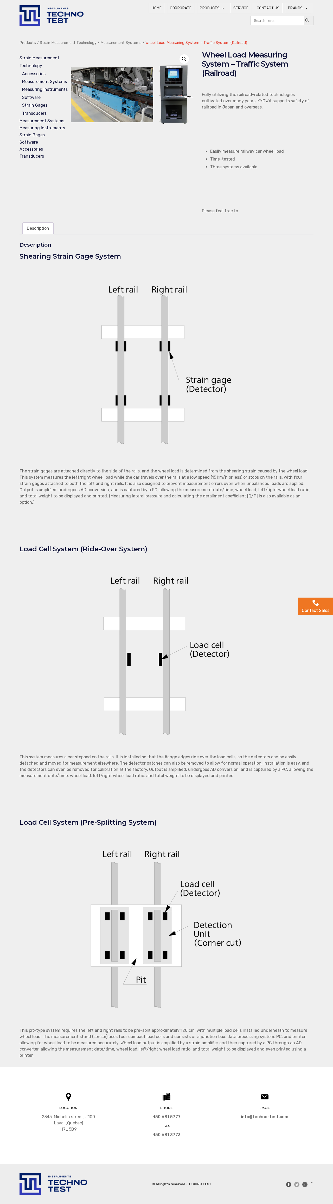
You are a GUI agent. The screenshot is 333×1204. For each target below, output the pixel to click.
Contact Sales (315, 610)
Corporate (180, 8)
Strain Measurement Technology (68, 42)
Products (210, 8)
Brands (295, 8)
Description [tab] (38, 228)
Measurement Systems (121, 42)
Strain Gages (34, 105)
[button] (184, 59)
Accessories (34, 73)
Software (31, 97)
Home (157, 8)
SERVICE (240, 8)
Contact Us (268, 8)
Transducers (34, 113)
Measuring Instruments (45, 89)
